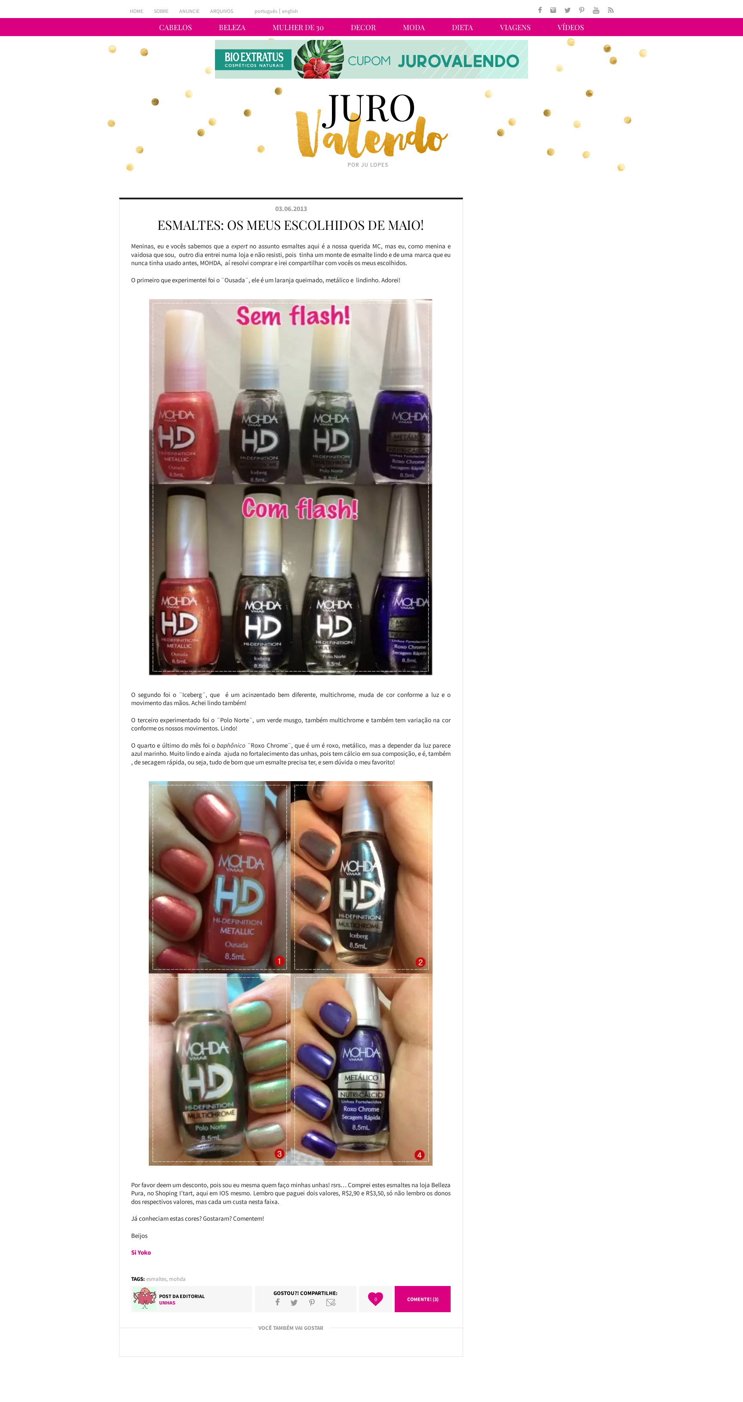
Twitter (294, 1302)
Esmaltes (156, 1279)
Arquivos (221, 11)
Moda (414, 27)
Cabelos (175, 27)
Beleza (232, 27)
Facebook (277, 1302)
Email (331, 1302)
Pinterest (312, 1302)
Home (136, 11)
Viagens (515, 27)
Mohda (177, 1279)
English (290, 11)
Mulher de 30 (298, 27)
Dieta (462, 27)
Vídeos (571, 27)
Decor (363, 27)
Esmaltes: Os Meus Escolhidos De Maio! (290, 224)
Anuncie (189, 11)
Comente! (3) (423, 1299)
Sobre (161, 11)
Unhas (167, 1302)
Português (266, 11)
